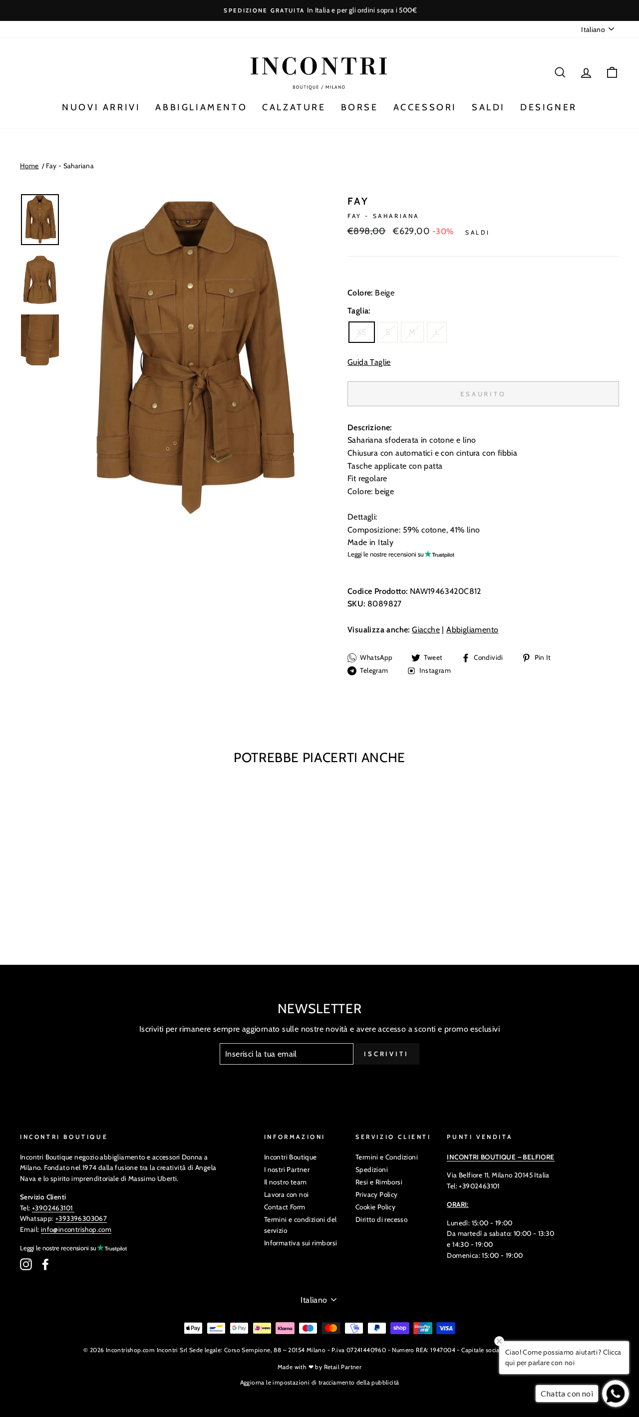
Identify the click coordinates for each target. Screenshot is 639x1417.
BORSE (359, 107)
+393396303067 (81, 1218)
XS (361, 332)
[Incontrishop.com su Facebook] (45, 1264)
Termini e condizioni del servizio (300, 1224)
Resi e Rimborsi (378, 1182)
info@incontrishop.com (76, 1229)
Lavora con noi (286, 1194)
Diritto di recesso (381, 1219)
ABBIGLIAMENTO (201, 107)
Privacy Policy (376, 1194)
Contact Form (285, 1207)
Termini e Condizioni (386, 1157)
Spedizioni (371, 1169)
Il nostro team (285, 1182)
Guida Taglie (369, 362)
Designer (548, 107)
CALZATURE (293, 107)
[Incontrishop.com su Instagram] (26, 1264)
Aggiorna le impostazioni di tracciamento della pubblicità (319, 1382)
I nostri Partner (287, 1169)
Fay (358, 201)
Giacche (426, 629)
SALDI (488, 107)
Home (29, 166)
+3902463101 (52, 1208)
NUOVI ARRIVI (101, 107)
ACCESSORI (425, 107)
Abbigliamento (472, 629)
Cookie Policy (375, 1207)
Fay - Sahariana (70, 166)
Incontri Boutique (290, 1157)
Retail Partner (343, 1367)
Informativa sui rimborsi (300, 1243)
